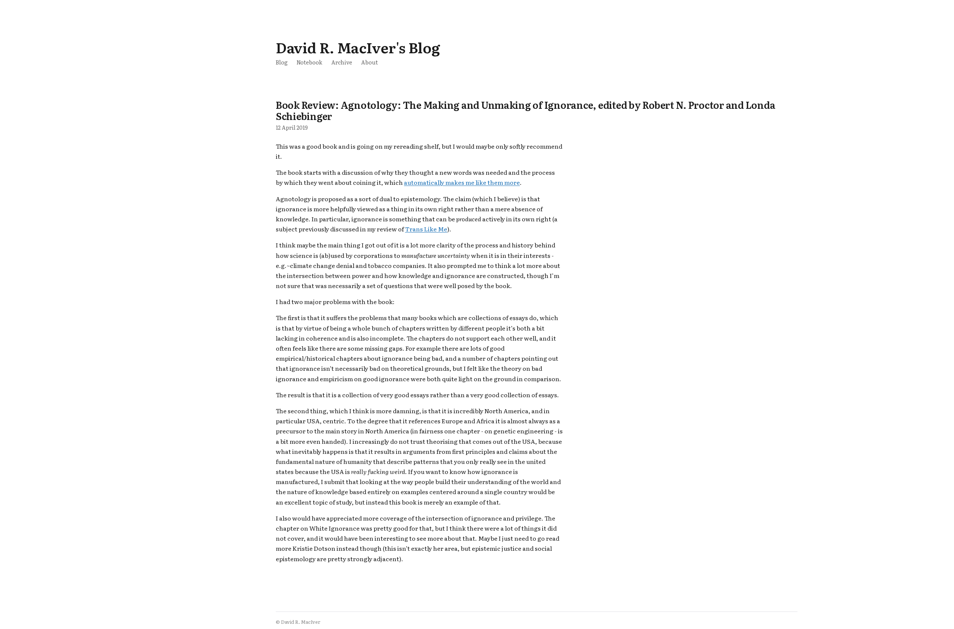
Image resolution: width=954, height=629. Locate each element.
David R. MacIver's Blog (358, 47)
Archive (341, 62)
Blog (282, 62)
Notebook (309, 62)
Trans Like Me (426, 228)
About (369, 62)
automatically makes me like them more (462, 182)
